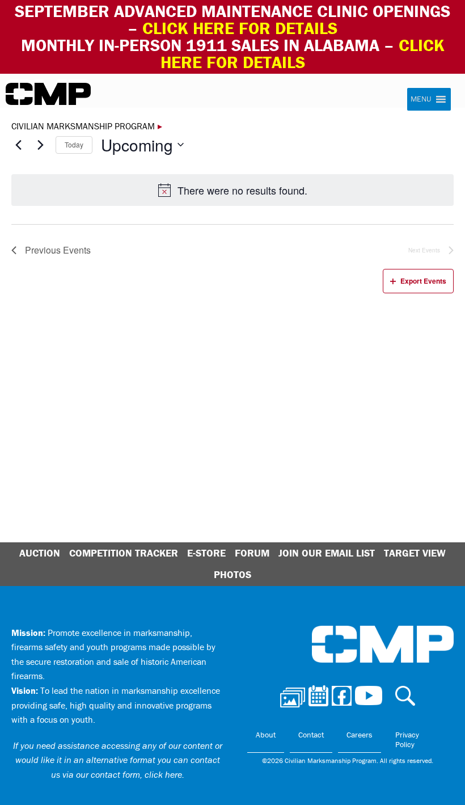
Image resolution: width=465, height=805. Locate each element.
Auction (39, 552)
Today (74, 144)
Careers (359, 735)
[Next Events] (40, 144)
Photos (232, 574)
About (266, 735)
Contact (311, 735)
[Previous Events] (18, 144)
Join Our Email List (326, 552)
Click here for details (239, 28)
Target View (415, 552)
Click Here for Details (302, 54)
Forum (252, 552)
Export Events (423, 281)
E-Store (206, 552)
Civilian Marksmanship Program (48, 94)
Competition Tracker (123, 552)
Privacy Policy (407, 740)
